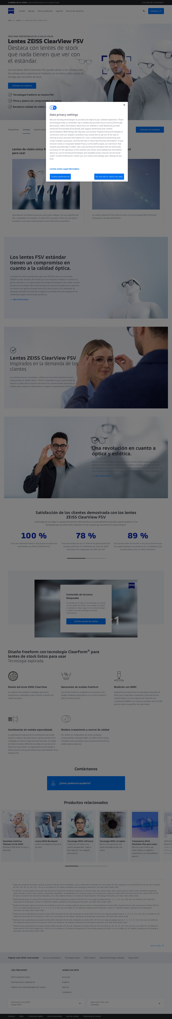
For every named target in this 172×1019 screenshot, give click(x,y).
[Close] (124, 105)
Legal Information (71, 169)
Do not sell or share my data (109, 176)
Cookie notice (56, 169)
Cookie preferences (60, 176)
